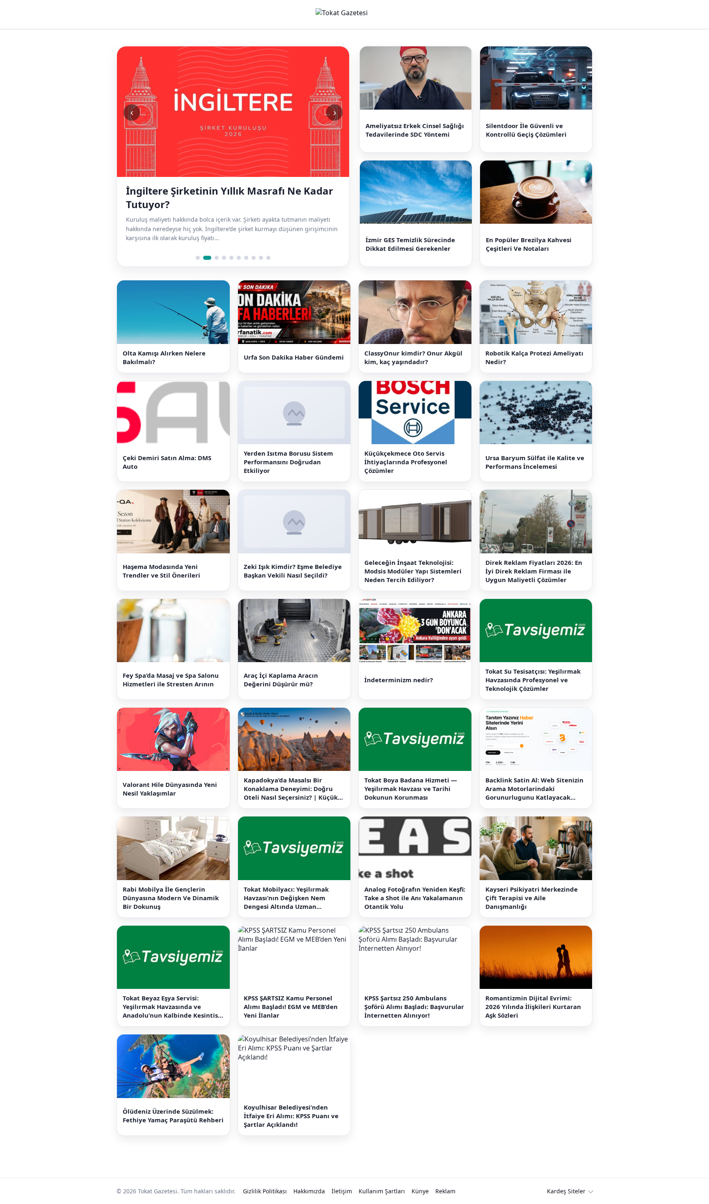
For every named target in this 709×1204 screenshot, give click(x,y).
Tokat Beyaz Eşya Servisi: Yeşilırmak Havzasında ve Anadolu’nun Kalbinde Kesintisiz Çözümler (173, 1007)
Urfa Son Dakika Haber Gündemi (294, 357)
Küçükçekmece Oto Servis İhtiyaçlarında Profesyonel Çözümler (405, 462)
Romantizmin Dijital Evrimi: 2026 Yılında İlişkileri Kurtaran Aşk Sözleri (533, 1006)
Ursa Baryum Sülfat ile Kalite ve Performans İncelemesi (534, 462)
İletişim (342, 1191)
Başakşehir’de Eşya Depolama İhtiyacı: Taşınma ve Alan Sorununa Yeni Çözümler (228, 197)
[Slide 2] (205, 258)
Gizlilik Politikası (265, 1191)
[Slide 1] (198, 258)
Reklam (445, 1191)
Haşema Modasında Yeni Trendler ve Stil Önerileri (161, 570)
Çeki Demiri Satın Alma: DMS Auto (167, 462)
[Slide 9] (261, 258)
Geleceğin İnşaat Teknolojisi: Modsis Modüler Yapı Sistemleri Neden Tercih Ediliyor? (413, 571)
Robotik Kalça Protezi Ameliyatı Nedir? (534, 357)
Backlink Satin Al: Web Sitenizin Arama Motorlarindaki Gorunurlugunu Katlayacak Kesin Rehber (534, 789)
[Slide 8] (254, 258)
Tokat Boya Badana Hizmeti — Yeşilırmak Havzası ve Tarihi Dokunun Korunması (410, 788)
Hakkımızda (309, 1191)
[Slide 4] (224, 258)
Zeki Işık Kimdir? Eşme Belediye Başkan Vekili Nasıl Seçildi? (293, 570)
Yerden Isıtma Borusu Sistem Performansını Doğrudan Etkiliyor (288, 462)
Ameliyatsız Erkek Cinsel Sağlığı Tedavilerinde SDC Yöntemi (415, 130)
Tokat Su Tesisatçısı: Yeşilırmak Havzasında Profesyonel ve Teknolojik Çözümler (533, 680)
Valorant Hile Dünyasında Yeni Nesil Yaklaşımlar (170, 788)
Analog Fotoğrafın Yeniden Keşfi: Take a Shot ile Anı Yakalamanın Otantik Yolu (414, 897)
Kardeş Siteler (566, 1191)
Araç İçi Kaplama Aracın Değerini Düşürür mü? (281, 679)
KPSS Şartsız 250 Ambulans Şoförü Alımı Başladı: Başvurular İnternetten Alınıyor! (414, 1006)
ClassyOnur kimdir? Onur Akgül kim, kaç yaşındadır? (413, 357)
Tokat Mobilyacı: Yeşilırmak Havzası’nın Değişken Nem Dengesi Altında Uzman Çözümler (286, 898)
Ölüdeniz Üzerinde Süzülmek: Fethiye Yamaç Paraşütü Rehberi (173, 1115)
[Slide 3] (214, 258)
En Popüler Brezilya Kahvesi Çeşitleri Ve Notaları (529, 244)
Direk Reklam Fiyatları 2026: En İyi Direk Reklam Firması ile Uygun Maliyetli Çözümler (533, 571)
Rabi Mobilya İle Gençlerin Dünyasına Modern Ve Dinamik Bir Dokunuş (171, 897)
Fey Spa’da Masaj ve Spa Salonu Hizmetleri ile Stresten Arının (171, 679)
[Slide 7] (246, 258)
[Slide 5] (231, 258)
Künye (420, 1191)
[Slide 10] (268, 258)
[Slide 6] (239, 258)
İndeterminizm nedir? (398, 680)
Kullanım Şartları (382, 1191)
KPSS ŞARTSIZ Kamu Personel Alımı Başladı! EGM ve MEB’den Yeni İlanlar (291, 1006)
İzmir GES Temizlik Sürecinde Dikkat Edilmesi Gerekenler (410, 244)
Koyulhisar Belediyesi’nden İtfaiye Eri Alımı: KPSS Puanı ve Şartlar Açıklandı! (291, 1115)
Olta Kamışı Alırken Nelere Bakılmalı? (164, 357)
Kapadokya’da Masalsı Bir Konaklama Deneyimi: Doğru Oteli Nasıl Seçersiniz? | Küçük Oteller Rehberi (291, 789)
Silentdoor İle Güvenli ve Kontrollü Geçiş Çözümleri (526, 130)
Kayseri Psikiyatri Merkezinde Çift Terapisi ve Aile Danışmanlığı (531, 897)
